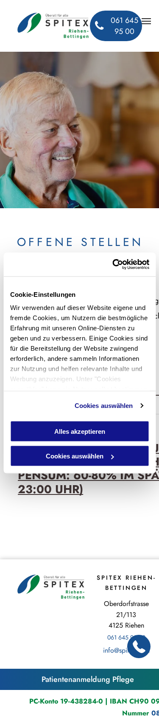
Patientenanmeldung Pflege (88, 679)
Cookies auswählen (104, 405)
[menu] (146, 21)
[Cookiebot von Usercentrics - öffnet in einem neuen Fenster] (113, 264)
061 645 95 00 (126, 637)
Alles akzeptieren (79, 431)
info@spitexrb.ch (126, 650)
